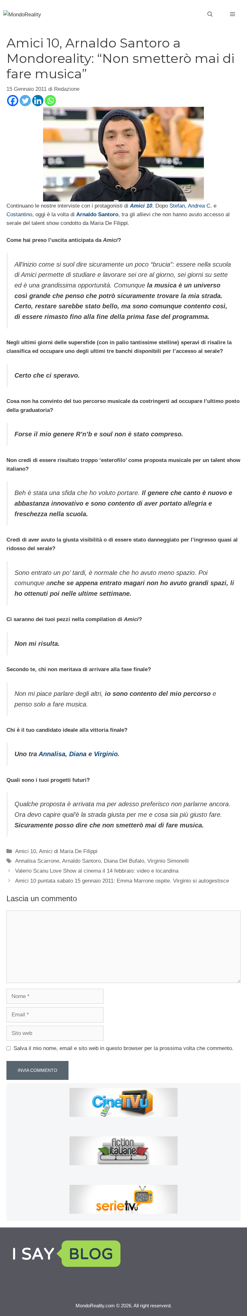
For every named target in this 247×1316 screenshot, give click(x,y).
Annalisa (52, 753)
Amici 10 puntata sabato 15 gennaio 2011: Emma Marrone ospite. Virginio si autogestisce (122, 881)
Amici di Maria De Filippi (68, 851)
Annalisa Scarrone (37, 861)
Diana (78, 753)
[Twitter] (25, 100)
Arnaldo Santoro (81, 861)
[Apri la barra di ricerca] (210, 14)
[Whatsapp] (50, 100)
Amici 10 (25, 851)
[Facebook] (12, 100)
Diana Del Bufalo (124, 861)
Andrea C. (200, 206)
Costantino (19, 214)
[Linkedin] (37, 100)
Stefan (177, 206)
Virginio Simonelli (168, 861)
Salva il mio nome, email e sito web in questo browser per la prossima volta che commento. (123, 1048)
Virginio (106, 753)
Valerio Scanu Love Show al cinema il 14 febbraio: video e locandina (96, 871)
